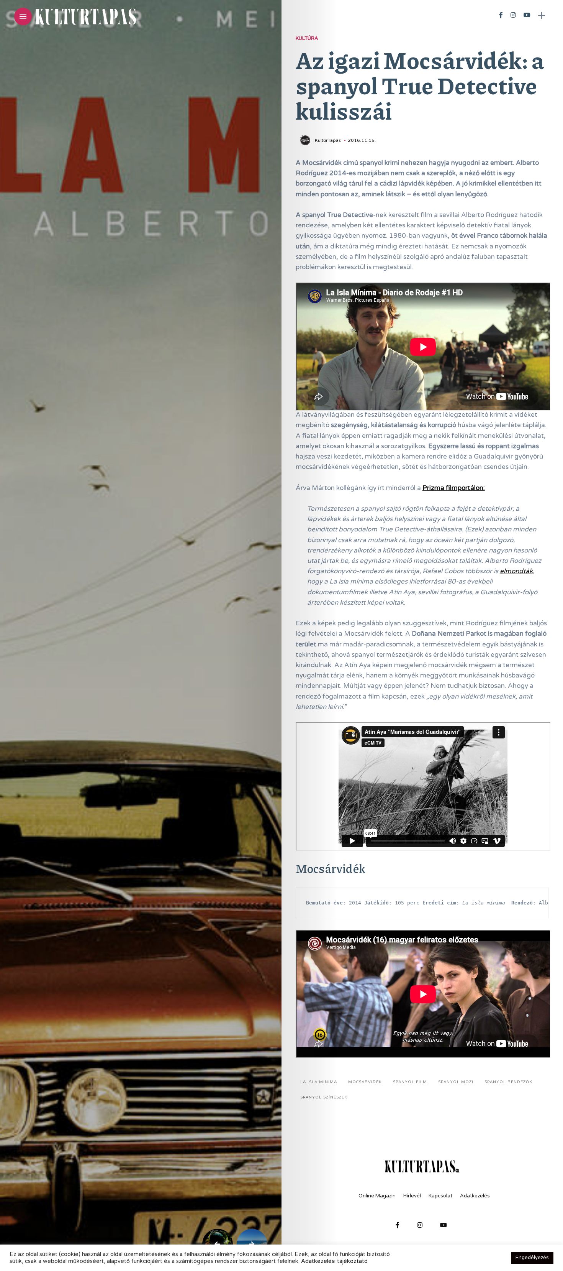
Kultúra (307, 38)
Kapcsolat (440, 1196)
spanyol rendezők (508, 1082)
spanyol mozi (455, 1082)
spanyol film (410, 1082)
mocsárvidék (365, 1082)
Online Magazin (377, 1196)
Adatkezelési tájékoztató (334, 1261)
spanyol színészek (323, 1097)
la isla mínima (318, 1082)
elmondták (516, 571)
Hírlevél (412, 1196)
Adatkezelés (475, 1196)
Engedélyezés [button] (532, 1258)
